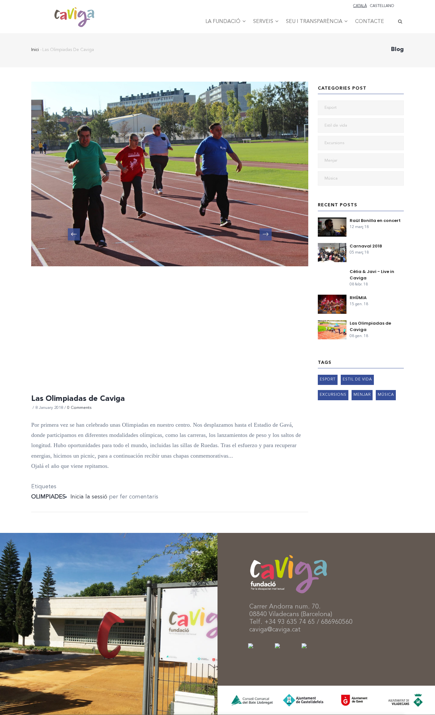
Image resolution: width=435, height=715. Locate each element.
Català (360, 6)
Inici (35, 50)
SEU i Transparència (315, 21)
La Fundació (223, 21)
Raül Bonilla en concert (375, 220)
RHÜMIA (358, 298)
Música (331, 178)
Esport (330, 108)
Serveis (264, 21)
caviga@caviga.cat (275, 630)
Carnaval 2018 (366, 246)
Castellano (382, 6)
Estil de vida (335, 125)
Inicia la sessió (88, 497)
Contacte (369, 21)
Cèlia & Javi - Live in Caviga (372, 275)
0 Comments (79, 408)
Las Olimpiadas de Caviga (370, 326)
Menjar (330, 160)
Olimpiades (48, 497)
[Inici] (74, 9)
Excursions (334, 143)
